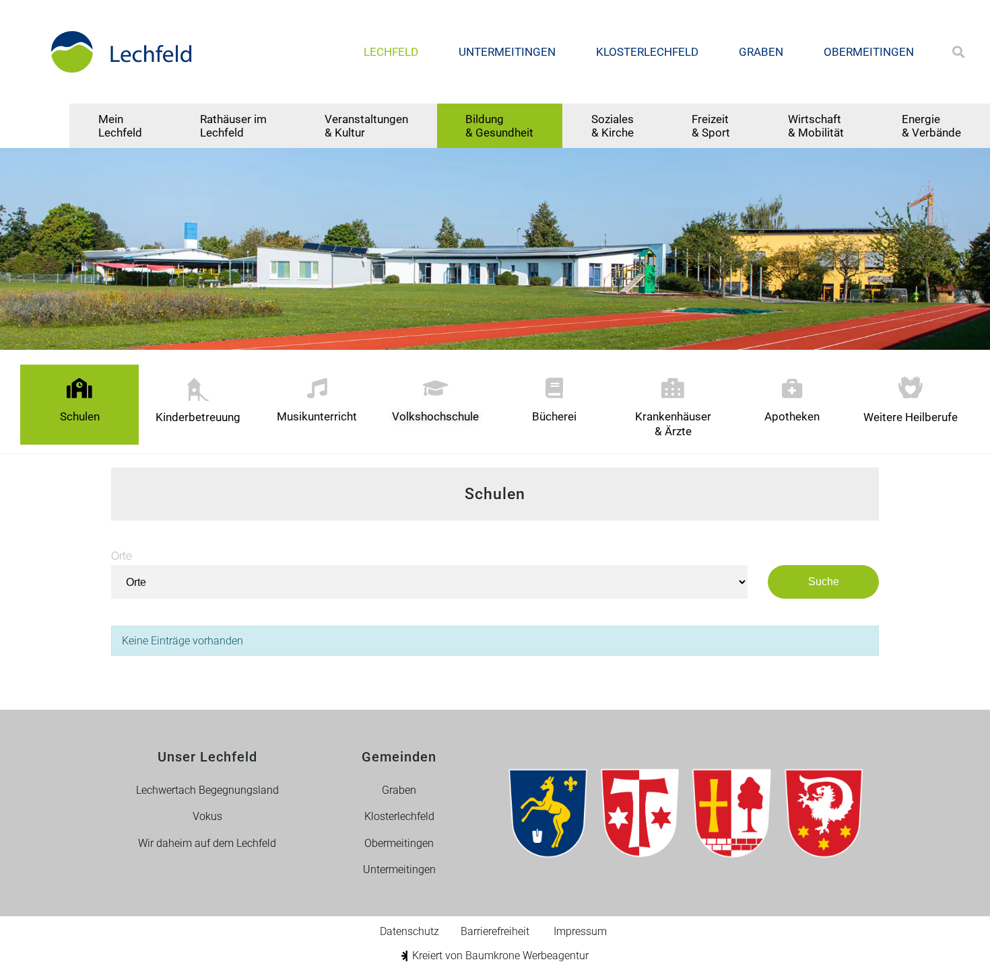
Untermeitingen (507, 52)
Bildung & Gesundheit (499, 125)
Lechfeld (391, 52)
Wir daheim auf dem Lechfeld (207, 843)
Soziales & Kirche (612, 125)
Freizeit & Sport (711, 125)
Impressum (580, 931)
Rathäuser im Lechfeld (233, 125)
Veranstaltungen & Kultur (366, 125)
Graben (761, 52)
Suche (823, 581)
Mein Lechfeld (120, 125)
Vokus (207, 816)
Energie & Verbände (931, 125)
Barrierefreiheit (495, 931)
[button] (959, 52)
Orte (121, 556)
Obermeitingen (869, 52)
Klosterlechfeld (647, 52)
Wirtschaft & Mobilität (816, 125)
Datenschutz (409, 931)
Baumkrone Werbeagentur (527, 955)
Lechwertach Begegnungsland (207, 790)
